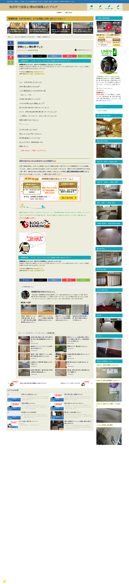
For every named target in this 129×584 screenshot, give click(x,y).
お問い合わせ (68, 12)
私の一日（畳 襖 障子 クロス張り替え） (28, 42)
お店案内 (59, 12)
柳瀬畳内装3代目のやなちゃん (84, 50)
